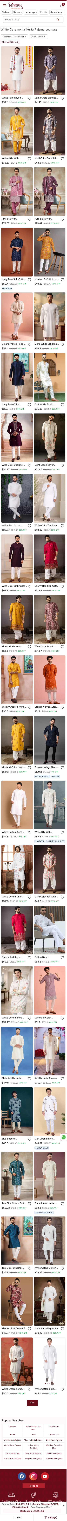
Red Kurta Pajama (54, 1453)
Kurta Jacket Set (12, 1453)
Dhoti (33, 1435)
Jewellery (56, 12)
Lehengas (31, 12)
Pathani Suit (54, 1435)
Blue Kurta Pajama (33, 1453)
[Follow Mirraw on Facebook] (22, 1476)
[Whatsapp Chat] (63, 1137)
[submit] (58, 19)
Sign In (34, 1486)
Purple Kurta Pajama (12, 1458)
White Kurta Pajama (12, 1445)
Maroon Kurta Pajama (33, 1440)
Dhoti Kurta (54, 1426)
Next (32, 1402)
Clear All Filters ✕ (10, 42)
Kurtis (43, 12)
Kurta (12, 1435)
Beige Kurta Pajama (33, 1458)
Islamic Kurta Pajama (12, 1440)
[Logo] (15, 5)
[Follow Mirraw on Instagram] (33, 1476)
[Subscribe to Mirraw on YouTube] (45, 1476)
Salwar (6, 12)
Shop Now (19, 89)
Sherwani (12, 1426)
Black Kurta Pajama (54, 1440)
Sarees (17, 12)
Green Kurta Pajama (54, 1458)
